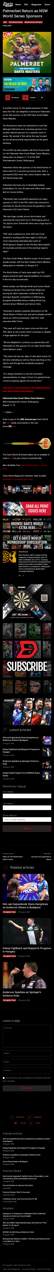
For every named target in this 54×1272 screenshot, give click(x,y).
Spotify (23, 1123)
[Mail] (19, 575)
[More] (42, 97)
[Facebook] (12, 1117)
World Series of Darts (33, 22)
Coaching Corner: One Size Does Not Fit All (20, 1198)
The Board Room (15, 22)
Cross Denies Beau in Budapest (15, 1161)
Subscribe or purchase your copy (18, 479)
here (9, 422)
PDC (5, 22)
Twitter (38, 1123)
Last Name (8, 803)
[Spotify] (15, 1123)
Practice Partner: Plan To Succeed (16, 1192)
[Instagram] (29, 1117)
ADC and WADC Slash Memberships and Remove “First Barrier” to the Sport (25, 1224)
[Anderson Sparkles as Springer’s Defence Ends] (47, 763)
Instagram (38, 1117)
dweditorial (23, 551)
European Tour (9, 912)
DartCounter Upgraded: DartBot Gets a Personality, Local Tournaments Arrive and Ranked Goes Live (25, 1177)
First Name (8, 791)
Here (11, 458)
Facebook (20, 1117)
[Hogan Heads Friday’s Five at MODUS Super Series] (47, 775)
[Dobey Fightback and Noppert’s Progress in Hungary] (47, 751)
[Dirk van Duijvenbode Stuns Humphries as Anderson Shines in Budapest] (47, 740)
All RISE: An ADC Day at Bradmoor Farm (18, 1232)
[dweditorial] (9, 563)
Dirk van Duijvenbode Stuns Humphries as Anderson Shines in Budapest (20, 739)
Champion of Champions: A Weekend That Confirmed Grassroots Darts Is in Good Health (24, 1214)
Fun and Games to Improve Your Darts (18, 1185)
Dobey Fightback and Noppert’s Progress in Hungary (21, 751)
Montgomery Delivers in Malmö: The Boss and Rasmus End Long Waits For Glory (26, 1239)
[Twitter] (23, 575)
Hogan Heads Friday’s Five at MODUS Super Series (21, 774)
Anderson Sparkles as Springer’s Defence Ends (21, 762)
